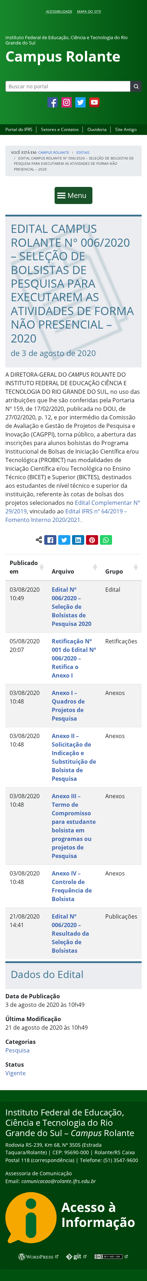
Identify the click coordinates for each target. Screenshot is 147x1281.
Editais (82, 152)
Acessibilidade (59, 11)
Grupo (114, 571)
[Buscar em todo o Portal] (136, 86)
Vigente (15, 1073)
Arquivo (63, 571)
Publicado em (24, 567)
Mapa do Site (89, 11)
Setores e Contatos (60, 129)
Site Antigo (126, 129)
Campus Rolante (53, 152)
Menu (78, 195)
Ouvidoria (97, 129)
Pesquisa (17, 1050)
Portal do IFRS (18, 129)
